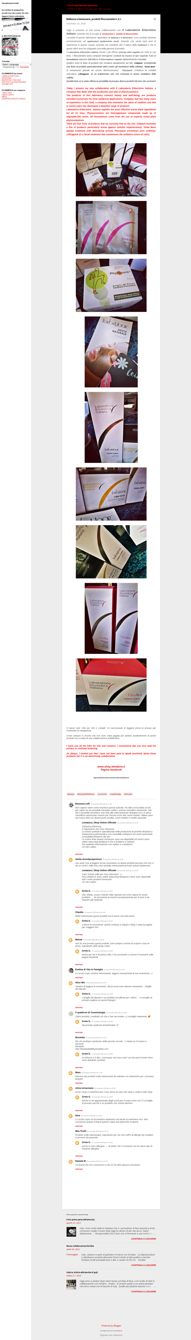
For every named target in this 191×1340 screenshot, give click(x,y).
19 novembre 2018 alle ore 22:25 (93, 940)
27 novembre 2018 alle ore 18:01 (102, 891)
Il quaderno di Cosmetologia (90, 1012)
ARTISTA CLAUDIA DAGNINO (14, 82)
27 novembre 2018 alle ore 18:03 (102, 951)
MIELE (4, 97)
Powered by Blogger (111, 1325)
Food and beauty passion (82, 5)
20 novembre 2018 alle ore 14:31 (96, 1038)
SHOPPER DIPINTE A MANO (13, 99)
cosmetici (102, 794)
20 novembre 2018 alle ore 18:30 (91, 1116)
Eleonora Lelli (82, 804)
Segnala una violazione (111, 1335)
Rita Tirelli (80, 1131)
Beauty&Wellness (86, 794)
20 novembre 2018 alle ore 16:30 (127, 823)
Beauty (70, 794)
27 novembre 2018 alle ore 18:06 (102, 1097)
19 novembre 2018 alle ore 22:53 (114, 970)
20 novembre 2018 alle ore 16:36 (127, 870)
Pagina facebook (111, 769)
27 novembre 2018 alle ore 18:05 (102, 1054)
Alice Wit (80, 982)
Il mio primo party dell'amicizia (80, 1219)
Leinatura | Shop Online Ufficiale (99, 822)
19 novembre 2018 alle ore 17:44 (101, 804)
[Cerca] (159, 6)
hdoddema (118, 1331)
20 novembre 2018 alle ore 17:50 (91, 1073)
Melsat (78, 939)
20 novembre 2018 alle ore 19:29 (97, 1131)
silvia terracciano (84, 1088)
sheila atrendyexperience (88, 859)
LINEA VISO (6, 93)
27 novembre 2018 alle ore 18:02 (102, 921)
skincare (128, 794)
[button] (154, 19)
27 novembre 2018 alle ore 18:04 (102, 994)
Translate (24, 67)
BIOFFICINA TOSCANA (11, 80)
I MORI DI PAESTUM (10, 76)
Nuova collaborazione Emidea (80, 1246)
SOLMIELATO (7, 84)
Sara (77, 1115)
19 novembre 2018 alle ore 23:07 (96, 983)
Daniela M (80, 1161)
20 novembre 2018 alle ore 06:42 (116, 1013)
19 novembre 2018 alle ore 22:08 (94, 912)
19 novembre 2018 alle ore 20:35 (113, 859)
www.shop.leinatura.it (111, 766)
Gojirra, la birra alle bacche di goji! (82, 1272)
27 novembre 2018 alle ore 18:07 (102, 1142)
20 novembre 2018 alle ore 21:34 (97, 1161)
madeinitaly (115, 794)
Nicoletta (80, 1037)
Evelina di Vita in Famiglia (89, 969)
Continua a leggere (143, 1239)
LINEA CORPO (8, 95)
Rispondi (79, 854)
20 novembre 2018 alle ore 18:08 (104, 1088)
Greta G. (86, 891)
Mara (77, 1072)
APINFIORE (6, 78)
